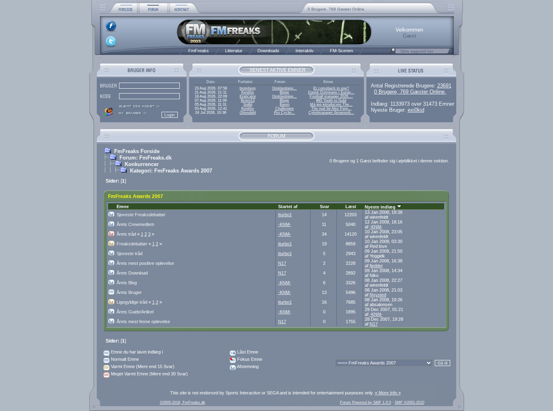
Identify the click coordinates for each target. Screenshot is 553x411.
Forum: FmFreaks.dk (145, 158)
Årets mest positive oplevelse (145, 263)
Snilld (247, 104)
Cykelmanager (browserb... (331, 113)
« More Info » (388, 392)
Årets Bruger (129, 292)
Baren (284, 104)
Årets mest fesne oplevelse (143, 321)
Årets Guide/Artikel (135, 311)
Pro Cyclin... (284, 113)
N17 (282, 263)
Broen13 (248, 100)
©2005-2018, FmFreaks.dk (182, 402)
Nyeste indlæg (381, 206)
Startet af (288, 206)
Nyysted (378, 294)
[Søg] (393, 53)
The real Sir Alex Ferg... (331, 108)
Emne (123, 206)
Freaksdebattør (134, 243)
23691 (444, 86)
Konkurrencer (142, 164)
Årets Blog (127, 282)
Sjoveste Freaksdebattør (141, 214)
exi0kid (416, 110)
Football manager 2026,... (331, 96)
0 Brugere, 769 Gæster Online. (337, 9)
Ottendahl (248, 113)
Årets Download (132, 272)
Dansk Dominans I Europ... (331, 92)
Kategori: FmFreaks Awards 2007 (171, 171)
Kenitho (247, 92)
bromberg (247, 88)
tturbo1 (285, 214)
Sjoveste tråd (130, 253)
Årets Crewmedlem (135, 224)
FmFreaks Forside (137, 151)
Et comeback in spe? (331, 88)
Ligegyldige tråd (134, 302)
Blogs (284, 92)
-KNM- (284, 224)
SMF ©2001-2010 (409, 402)
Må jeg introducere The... (331, 104)
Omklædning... (284, 88)
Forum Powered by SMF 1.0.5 (365, 402)
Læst (350, 206)
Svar (324, 206)
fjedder (376, 265)
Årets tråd (129, 234)
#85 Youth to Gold (331, 100)
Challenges (284, 108)
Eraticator (248, 96)
